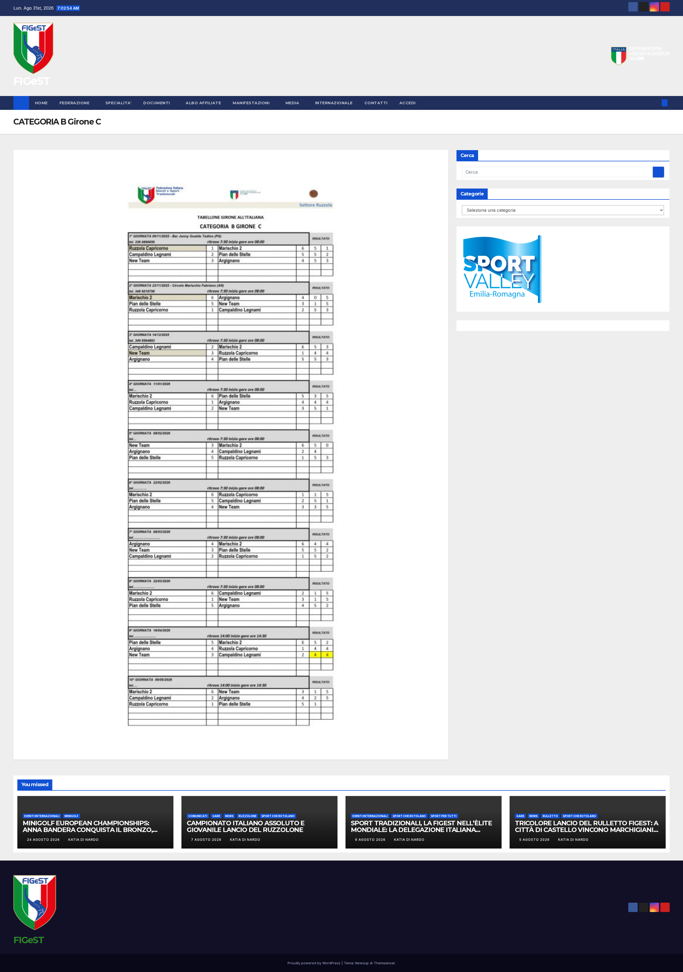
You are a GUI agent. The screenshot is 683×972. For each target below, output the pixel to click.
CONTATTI (376, 103)
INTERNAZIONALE (334, 103)
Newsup (362, 963)
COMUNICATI (197, 816)
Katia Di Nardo (83, 840)
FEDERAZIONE (75, 103)
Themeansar (384, 963)
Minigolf (71, 816)
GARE (216, 816)
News (229, 816)
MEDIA (292, 103)
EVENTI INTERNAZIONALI (41, 816)
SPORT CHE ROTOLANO (278, 816)
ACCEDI (408, 103)
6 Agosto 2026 (371, 840)
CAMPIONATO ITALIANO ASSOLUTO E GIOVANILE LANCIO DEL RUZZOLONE (245, 826)
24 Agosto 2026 (44, 840)
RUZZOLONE (247, 816)
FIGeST (31, 80)
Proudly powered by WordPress (315, 963)
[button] (655, 103)
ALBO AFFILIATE (203, 103)
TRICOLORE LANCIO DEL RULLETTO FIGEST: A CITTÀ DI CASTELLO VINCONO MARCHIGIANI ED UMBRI (586, 829)
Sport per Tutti (443, 816)
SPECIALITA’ (118, 103)
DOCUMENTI (157, 103)
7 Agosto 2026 (207, 840)
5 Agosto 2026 (535, 840)
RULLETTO (550, 816)
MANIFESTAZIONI (252, 103)
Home (41, 103)
